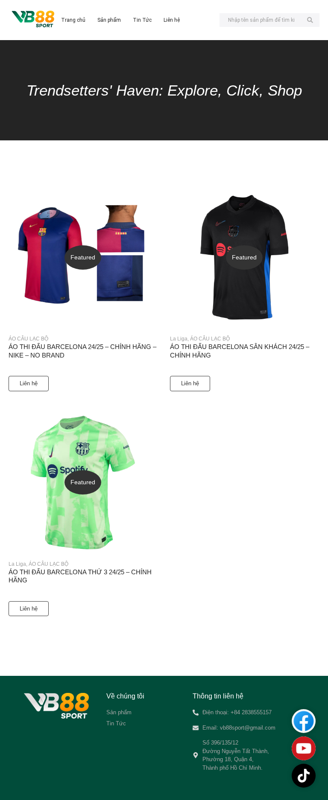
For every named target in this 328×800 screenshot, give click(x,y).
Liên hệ (172, 20)
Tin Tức (142, 20)
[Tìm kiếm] (309, 20)
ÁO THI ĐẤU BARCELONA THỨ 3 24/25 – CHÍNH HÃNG (80, 576)
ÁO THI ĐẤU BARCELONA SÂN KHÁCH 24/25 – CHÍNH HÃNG (239, 351)
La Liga (179, 339)
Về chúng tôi (125, 696)
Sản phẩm (109, 20)
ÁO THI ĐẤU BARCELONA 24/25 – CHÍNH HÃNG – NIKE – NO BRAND (82, 351)
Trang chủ (73, 20)
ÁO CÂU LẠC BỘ (28, 339)
